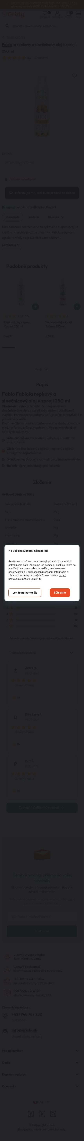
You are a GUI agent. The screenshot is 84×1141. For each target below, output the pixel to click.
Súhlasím (60, 592)
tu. (60, 575)
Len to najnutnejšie (25, 592)
